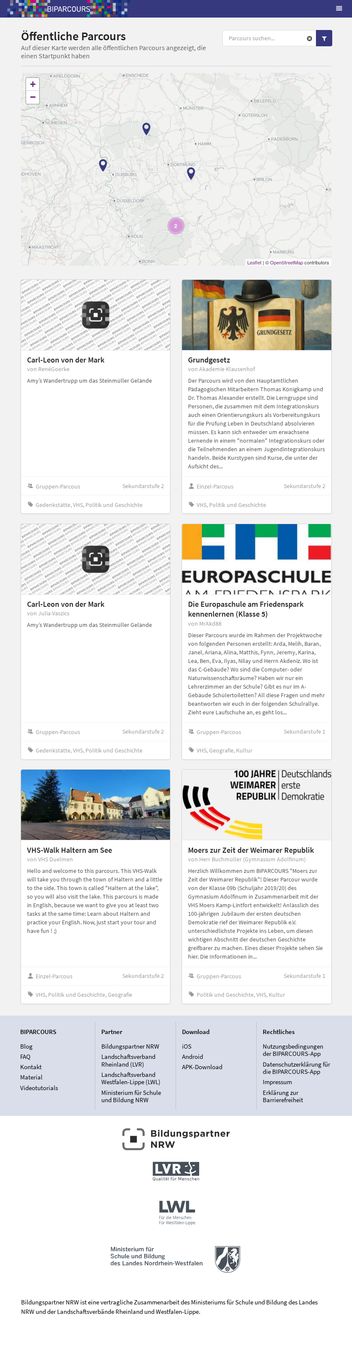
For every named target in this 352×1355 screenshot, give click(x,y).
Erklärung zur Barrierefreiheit (283, 1095)
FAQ (25, 1056)
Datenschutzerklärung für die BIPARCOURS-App (296, 1068)
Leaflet (254, 262)
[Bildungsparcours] (68, 8)
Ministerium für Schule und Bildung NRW (131, 1095)
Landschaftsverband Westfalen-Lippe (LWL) (131, 1078)
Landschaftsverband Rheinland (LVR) (128, 1060)
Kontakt (31, 1067)
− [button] (33, 97)
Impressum (277, 1082)
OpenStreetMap (286, 262)
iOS (186, 1046)
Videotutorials (39, 1087)
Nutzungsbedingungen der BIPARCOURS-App (293, 1050)
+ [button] (33, 84)
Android (192, 1056)
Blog (26, 1046)
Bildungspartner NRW (130, 1046)
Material (31, 1077)
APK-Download (202, 1067)
